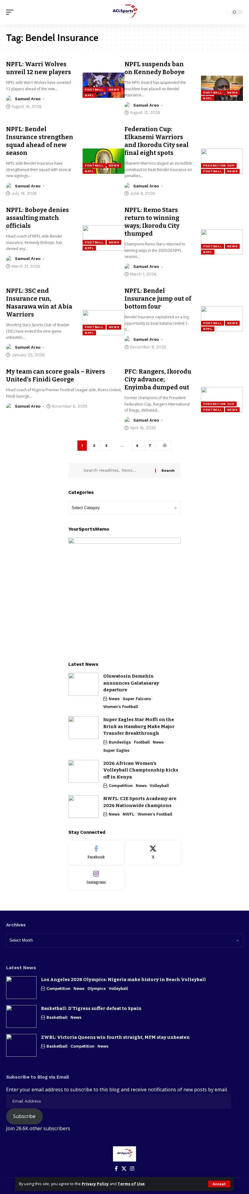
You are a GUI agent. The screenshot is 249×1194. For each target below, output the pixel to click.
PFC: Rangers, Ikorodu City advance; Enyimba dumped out (157, 379)
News (114, 89)
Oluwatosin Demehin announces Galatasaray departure (131, 683)
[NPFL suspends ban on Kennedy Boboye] (222, 88)
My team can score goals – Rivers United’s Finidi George (55, 375)
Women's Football (120, 706)
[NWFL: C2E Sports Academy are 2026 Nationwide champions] (83, 806)
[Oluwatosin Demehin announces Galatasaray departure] (83, 684)
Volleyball (159, 785)
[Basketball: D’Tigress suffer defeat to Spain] (21, 1016)
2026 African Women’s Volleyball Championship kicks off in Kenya (140, 770)
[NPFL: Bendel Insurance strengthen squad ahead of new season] (103, 161)
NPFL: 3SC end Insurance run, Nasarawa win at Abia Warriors (39, 302)
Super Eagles (116, 750)
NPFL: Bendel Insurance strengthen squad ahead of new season (39, 140)
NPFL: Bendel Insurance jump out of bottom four (157, 298)
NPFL (89, 95)
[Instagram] (96, 878)
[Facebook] (96, 852)
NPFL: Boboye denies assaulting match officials (37, 217)
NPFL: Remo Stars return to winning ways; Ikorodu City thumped (151, 221)
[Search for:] (117, 470)
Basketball (56, 1017)
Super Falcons (137, 698)
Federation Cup (218, 165)
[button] (219, 1184)
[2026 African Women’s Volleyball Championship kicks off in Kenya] (83, 771)
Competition (121, 785)
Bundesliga (120, 742)
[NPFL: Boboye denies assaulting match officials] (103, 238)
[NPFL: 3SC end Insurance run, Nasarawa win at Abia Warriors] (103, 322)
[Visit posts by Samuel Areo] (9, 99)
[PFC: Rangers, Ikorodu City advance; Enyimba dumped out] (222, 399)
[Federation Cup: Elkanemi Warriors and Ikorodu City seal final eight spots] (222, 161)
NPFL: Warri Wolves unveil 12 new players (38, 68)
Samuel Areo (27, 99)
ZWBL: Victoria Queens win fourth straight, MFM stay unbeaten (115, 1037)
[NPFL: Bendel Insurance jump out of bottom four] (222, 318)
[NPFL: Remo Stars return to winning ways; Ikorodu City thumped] (222, 242)
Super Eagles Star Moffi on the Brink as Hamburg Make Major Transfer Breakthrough (139, 726)
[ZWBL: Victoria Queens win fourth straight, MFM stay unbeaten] (21, 1045)
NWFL (129, 814)
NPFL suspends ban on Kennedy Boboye (154, 68)
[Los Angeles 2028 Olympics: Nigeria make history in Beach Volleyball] (21, 987)
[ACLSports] (124, 12)
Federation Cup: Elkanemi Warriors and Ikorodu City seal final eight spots (156, 140)
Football (94, 89)
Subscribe (24, 1116)
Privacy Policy (95, 1183)
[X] (153, 852)
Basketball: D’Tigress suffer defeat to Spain (91, 1008)
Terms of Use (131, 1183)
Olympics (96, 988)
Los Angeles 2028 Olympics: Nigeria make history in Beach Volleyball (123, 979)
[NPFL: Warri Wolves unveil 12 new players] (103, 85)
